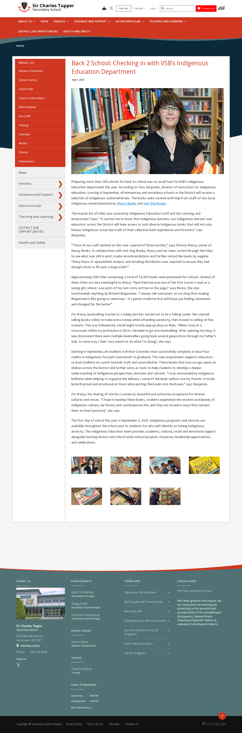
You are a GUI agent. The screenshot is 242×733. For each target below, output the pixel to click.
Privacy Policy (74, 724)
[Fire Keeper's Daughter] (125, 496)
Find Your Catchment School (194, 591)
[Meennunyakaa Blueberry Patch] (204, 465)
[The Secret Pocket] (165, 465)
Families (60, 21)
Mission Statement (31, 71)
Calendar (24, 134)
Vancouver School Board (140, 592)
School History (28, 80)
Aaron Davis (79, 642)
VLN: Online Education (138, 643)
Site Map (114, 724)
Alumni (23, 143)
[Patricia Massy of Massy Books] (86, 465)
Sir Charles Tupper (53, 5)
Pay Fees (123, 8)
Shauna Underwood (85, 615)
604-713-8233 (38, 652)
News (44, 21)
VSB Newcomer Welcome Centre (145, 621)
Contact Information (32, 98)
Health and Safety (76, 31)
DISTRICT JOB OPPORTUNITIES (38, 31)
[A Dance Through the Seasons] (86, 496)
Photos (23, 152)
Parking (23, 125)
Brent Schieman (82, 592)
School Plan (26, 89)
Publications (26, 161)
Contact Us (131, 724)
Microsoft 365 (133, 611)
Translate (138, 8)
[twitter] (111, 8)
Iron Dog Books (154, 203)
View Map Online (30, 645)
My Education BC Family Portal (143, 602)
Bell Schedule (27, 107)
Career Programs (135, 653)
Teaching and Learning (166, 21)
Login (153, 8)
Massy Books (126, 203)
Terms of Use (95, 724)
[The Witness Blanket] (125, 465)
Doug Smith (79, 603)
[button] (60, 63)
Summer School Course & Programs (141, 632)
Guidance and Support (91, 21)
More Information (80, 707)
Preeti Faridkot (81, 669)
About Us (25, 21)
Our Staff (24, 116)
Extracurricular (128, 21)
